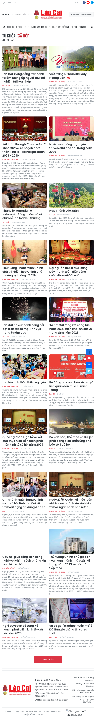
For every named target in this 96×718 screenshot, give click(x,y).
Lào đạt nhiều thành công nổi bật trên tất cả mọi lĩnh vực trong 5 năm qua (23, 329)
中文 (79, 2)
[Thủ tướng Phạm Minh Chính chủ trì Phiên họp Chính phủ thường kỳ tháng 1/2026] (24, 252)
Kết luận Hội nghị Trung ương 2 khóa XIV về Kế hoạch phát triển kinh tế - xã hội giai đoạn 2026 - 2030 (24, 150)
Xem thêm (48, 659)
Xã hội (33, 26)
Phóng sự (82, 26)
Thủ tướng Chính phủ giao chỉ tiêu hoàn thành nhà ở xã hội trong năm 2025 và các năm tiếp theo (70, 562)
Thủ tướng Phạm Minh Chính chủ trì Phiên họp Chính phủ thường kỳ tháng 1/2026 (22, 271)
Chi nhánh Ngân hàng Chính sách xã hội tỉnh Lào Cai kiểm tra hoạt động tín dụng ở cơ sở (23, 503)
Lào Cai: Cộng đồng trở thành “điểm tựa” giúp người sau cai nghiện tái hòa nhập (23, 78)
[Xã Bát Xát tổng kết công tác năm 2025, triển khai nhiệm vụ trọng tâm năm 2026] (71, 309)
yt (88, 2)
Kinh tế (26, 26)
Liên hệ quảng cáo (15, 2)
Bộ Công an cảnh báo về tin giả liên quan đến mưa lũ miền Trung (71, 386)
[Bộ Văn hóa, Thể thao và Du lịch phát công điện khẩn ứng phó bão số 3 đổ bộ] (71, 421)
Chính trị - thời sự (14, 26)
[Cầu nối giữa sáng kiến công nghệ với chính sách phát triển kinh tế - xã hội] (24, 541)
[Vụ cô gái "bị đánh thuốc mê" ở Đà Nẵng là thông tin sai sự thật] (71, 610)
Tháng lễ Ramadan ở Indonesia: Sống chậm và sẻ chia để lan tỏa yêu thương (22, 214)
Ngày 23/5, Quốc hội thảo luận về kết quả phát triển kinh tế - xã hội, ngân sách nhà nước (70, 503)
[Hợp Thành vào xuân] (71, 195)
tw (89, 371)
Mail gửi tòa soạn (9, 2)
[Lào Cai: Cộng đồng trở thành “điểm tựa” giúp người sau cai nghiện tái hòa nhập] (24, 58)
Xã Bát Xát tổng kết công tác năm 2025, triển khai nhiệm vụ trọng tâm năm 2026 (70, 329)
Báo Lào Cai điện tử (48, 14)
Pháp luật (56, 26)
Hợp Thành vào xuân (64, 211)
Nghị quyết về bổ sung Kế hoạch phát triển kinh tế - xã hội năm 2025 (22, 629)
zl (92, 2)
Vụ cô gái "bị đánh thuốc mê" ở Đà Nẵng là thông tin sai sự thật (71, 629)
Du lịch (48, 26)
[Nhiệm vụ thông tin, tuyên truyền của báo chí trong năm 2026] (71, 128)
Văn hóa (40, 26)
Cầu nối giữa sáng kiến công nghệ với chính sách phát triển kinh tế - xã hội (24, 560)
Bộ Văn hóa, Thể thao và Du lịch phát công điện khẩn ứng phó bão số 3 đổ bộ (71, 441)
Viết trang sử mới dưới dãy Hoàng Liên (67, 76)
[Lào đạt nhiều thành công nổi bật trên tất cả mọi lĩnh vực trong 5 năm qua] (24, 309)
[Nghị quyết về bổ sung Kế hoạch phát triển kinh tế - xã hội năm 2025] (24, 610)
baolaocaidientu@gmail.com (54, 700)
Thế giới (74, 26)
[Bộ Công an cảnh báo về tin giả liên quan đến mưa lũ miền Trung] (71, 366)
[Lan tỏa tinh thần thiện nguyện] (24, 366)
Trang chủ (4, 27)
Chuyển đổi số (8, 568)
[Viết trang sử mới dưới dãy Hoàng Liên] (71, 58)
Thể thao (65, 26)
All (92, 27)
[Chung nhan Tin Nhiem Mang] (80, 713)
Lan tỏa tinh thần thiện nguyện (24, 382)
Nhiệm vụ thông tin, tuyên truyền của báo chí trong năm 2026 (70, 148)
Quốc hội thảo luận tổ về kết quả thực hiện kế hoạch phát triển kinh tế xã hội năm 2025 (22, 441)
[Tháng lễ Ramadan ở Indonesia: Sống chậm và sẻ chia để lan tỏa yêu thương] (24, 195)
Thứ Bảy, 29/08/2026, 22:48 (4, 2)
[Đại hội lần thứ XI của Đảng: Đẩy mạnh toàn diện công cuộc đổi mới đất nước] (71, 252)
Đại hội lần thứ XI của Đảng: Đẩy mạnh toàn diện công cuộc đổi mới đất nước (68, 271)
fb (84, 2)
